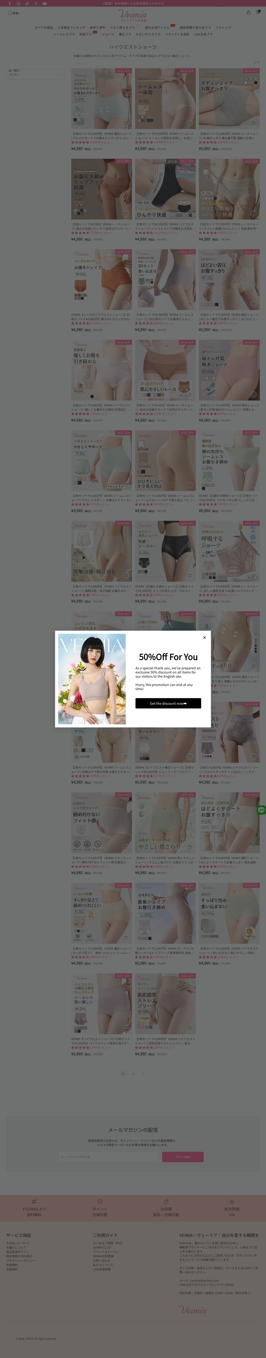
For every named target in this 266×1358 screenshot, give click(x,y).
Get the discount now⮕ (168, 703)
